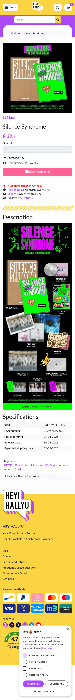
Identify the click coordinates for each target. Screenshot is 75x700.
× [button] (67, 629)
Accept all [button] (33, 683)
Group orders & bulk (15, 573)
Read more (46, 647)
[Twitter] (18, 626)
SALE (19, 469)
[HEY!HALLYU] (37, 7)
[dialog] (45, 661)
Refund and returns (15, 562)
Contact (8, 556)
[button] (45, 691)
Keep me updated (39, 171)
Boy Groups (22, 465)
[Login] (58, 7)
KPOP (7, 465)
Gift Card (8, 579)
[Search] (57, 19)
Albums (37, 465)
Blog (5, 550)
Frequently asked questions (20, 567)
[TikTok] (11, 626)
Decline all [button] (57, 683)
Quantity (8, 143)
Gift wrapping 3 (15, 158)
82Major (9, 117)
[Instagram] (5, 626)
